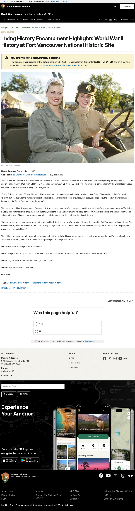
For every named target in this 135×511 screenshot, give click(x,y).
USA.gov (108, 495)
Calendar (124, 20)
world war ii (12, 283)
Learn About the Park (32, 20)
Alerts (107, 20)
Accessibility (7, 491)
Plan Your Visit (10, 20)
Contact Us (7, 375)
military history (55, 283)
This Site (8, 394)
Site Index (75, 363)
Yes (41, 323)
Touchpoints (89, 341)
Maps (116, 20)
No (40, 331)
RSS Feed (6, 288)
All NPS (24, 394)
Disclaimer (74, 498)
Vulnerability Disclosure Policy (118, 491)
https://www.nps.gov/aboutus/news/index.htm (65, 65)
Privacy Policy (8, 495)
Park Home (14, 28)
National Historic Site (27, 14)
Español (74, 367)
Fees (132, 20)
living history (23, 283)
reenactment (35, 283)
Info (99, 20)
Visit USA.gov (65, 505)
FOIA (3, 498)
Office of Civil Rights (113, 498)
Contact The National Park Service (48, 496)
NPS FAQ (74, 491)
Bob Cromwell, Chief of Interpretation (29, 174)
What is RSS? (19, 288)
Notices (39, 491)
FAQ (72, 358)
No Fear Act (75, 495)
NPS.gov (4, 28)
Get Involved (53, 20)
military (44, 283)
